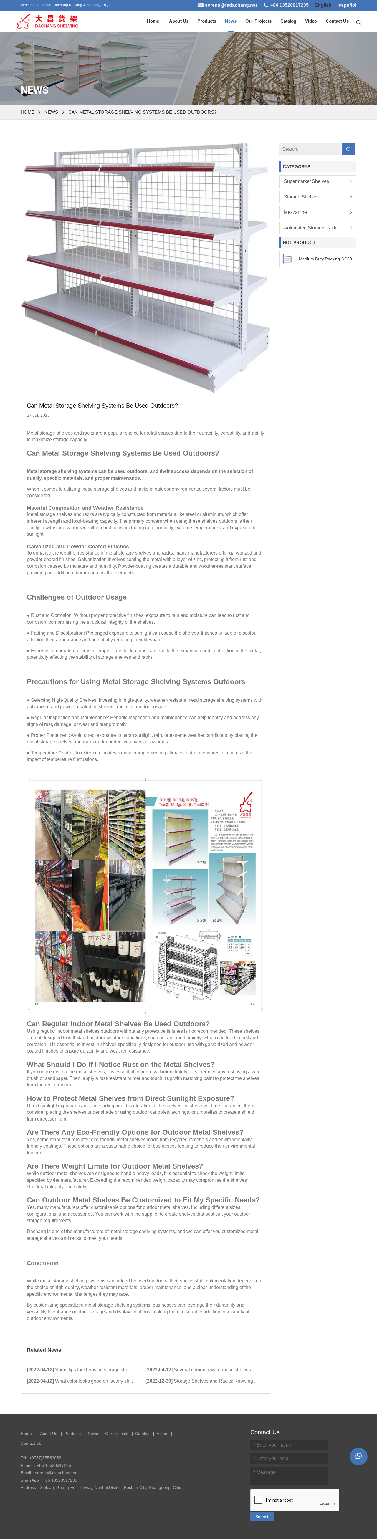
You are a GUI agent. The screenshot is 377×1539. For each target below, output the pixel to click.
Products (206, 21)
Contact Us (337, 21)
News (231, 21)
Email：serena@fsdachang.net (50, 1472)
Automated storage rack (310, 227)
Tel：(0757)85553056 (41, 1457)
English (323, 5)
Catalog (288, 21)
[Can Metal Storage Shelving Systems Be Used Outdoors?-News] (47, 20)
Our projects (258, 21)
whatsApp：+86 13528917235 (49, 1480)
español (347, 5)
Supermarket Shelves (306, 181)
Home (153, 21)
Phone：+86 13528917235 (46, 1465)
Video (311, 21)
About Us (178, 21)
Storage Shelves (301, 196)
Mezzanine (296, 212)
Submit (261, 1516)
